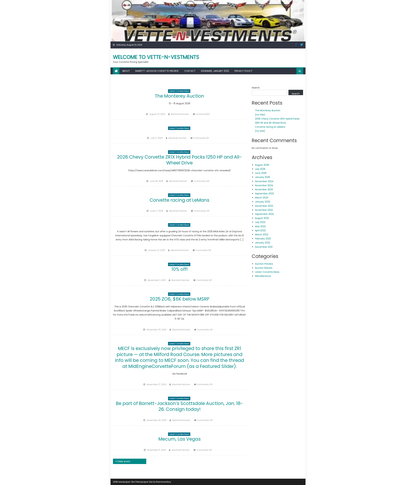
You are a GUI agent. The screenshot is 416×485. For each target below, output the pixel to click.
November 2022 (264, 210)
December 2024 (264, 181)
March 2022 (261, 234)
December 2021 (264, 247)
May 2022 (260, 226)
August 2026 (262, 165)
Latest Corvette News (179, 91)
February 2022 (263, 238)
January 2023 (262, 201)
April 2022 (260, 230)
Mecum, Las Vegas (179, 439)
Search (256, 87)
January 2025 (262, 177)
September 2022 (264, 214)
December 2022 (264, 206)
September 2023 (264, 193)
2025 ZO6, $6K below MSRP (179, 299)
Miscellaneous (263, 276)
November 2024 (264, 185)
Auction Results (263, 267)
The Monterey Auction (179, 96)
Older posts (123, 461)
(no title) (260, 114)
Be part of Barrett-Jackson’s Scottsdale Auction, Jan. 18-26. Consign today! (179, 406)
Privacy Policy (243, 71)
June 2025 (260, 173)
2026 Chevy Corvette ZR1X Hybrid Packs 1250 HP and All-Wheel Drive (179, 160)
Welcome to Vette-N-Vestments (156, 57)
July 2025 (260, 169)
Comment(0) (203, 114)
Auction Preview (264, 263)
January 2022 (262, 242)
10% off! (179, 269)
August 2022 (262, 218)
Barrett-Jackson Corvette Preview (157, 71)
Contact (189, 71)
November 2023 (264, 189)
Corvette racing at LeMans (179, 200)
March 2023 (261, 197)
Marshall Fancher (180, 114)
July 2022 (260, 222)
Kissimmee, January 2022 (215, 71)
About (126, 71)
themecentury (163, 481)
